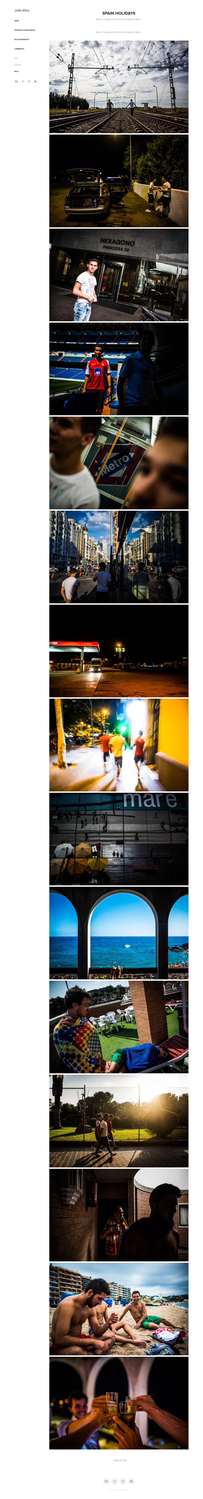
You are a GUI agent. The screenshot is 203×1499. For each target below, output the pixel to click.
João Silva (22, 10)
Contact (18, 64)
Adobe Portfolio (123, 1489)
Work (17, 21)
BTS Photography (22, 39)
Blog (17, 71)
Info (16, 58)
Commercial (19, 49)
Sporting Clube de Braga (25, 30)
